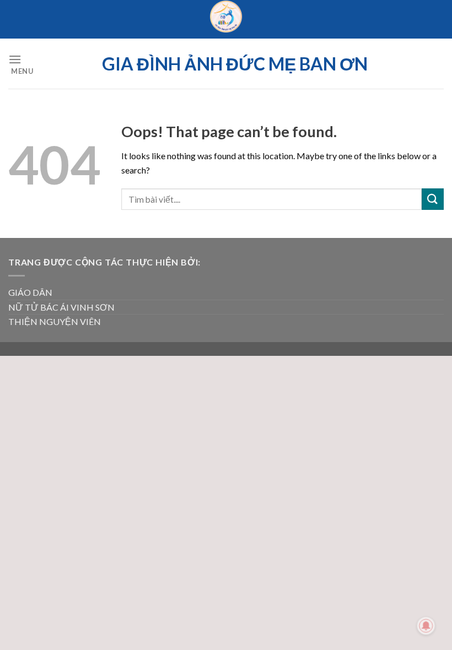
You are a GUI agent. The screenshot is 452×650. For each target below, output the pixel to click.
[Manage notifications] (426, 626)
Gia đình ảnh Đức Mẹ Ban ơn (235, 64)
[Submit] (433, 199)
